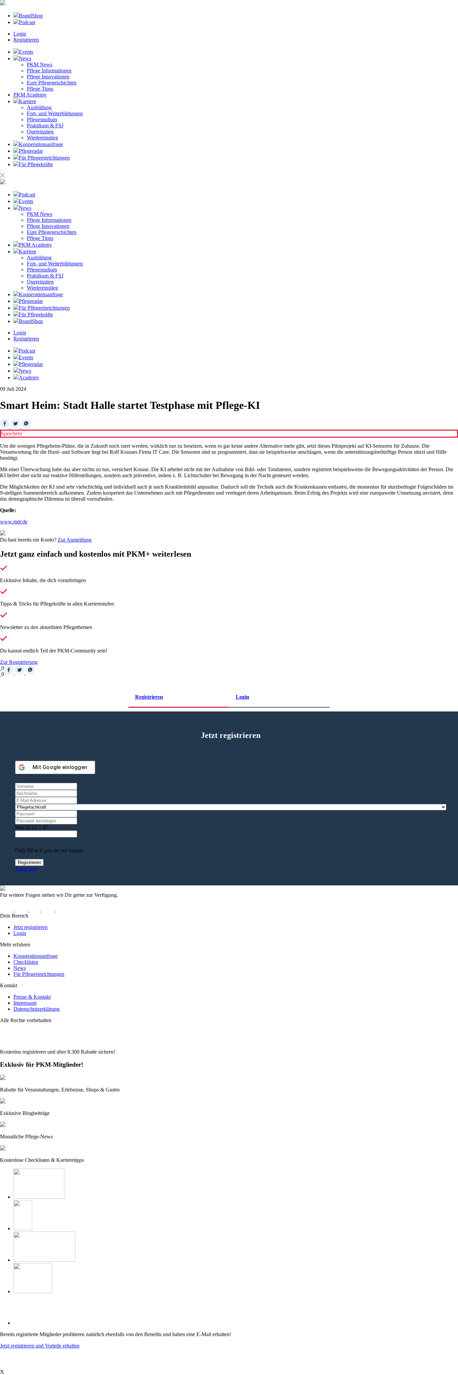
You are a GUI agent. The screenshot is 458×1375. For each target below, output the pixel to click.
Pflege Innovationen (48, 76)
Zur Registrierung (19, 662)
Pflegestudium (42, 119)
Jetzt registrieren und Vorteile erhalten (39, 1346)
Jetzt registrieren (30, 927)
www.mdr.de (13, 521)
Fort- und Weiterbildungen (55, 113)
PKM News (39, 64)
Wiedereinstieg (42, 137)
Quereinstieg (40, 131)
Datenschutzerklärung (36, 1009)
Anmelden (26, 869)
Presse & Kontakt (32, 997)
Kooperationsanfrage (35, 956)
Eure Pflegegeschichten (51, 82)
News (19, 968)
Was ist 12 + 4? (31, 827)
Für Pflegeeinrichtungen (38, 974)
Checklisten (25, 962)
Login (19, 34)
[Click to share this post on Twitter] (16, 426)
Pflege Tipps (40, 88)
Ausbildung (39, 107)
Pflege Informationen (49, 70)
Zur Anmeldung (75, 540)
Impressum (25, 1003)
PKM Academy (30, 95)
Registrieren (26, 40)
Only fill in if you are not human (49, 850)
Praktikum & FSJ (45, 125)
